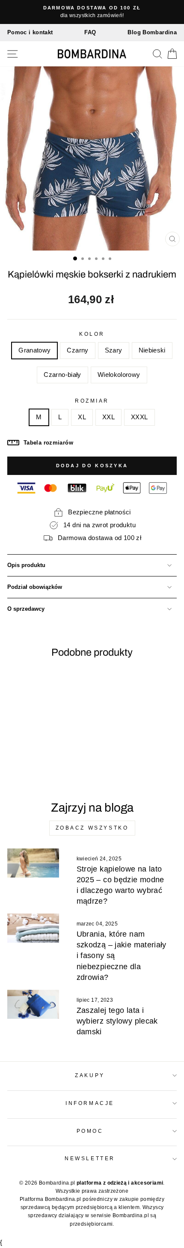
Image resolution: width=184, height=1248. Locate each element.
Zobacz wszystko (92, 828)
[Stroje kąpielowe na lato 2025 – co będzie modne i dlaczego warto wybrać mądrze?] (33, 863)
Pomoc (90, 1131)
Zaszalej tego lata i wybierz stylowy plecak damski (117, 1021)
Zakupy (89, 1075)
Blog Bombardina (152, 32)
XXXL (139, 417)
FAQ (90, 32)
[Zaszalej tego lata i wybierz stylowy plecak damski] (33, 1004)
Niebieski (152, 350)
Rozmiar (92, 400)
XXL (108, 417)
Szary (113, 350)
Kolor (92, 334)
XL (82, 417)
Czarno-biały (62, 374)
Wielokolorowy (119, 374)
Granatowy (34, 350)
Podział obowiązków (34, 587)
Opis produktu (26, 565)
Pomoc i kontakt (30, 32)
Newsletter (90, 1158)
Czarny (77, 350)
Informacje (89, 1103)
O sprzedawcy (26, 609)
